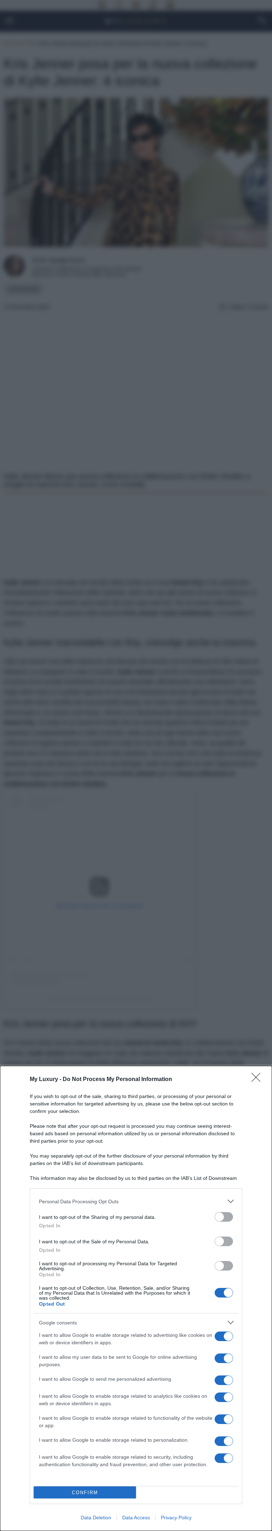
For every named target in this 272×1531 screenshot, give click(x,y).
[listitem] (136, 1201)
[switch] (224, 1217)
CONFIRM (85, 1492)
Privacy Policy (176, 1517)
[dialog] (136, 1298)
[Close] (258, 1079)
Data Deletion (96, 1517)
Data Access (136, 1517)
